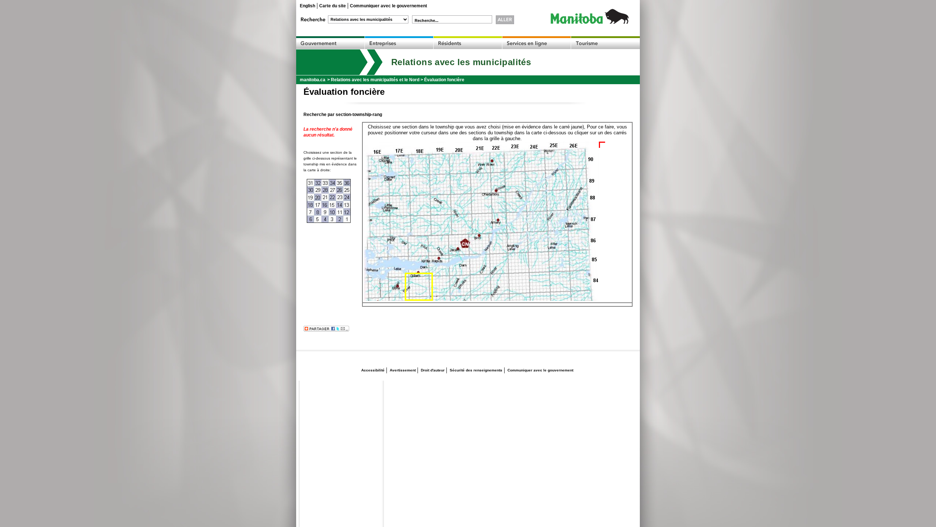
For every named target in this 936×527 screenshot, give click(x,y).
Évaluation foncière (444, 79)
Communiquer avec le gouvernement (388, 5)
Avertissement (403, 370)
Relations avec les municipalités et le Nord (375, 79)
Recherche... (426, 20)
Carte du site (332, 5)
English (307, 5)
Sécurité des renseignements (476, 370)
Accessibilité (373, 370)
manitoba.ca (312, 79)
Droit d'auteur (433, 370)
